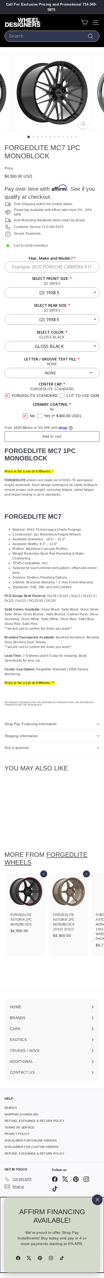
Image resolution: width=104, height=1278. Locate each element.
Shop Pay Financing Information (31, 724)
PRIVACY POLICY (17, 1133)
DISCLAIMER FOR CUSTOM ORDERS (31, 1146)
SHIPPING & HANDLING (22, 1114)
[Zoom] (83, 124)
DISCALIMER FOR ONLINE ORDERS (31, 1140)
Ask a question (17, 748)
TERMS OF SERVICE (19, 1127)
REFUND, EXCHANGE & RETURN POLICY (35, 1120)
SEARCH (11, 1107)
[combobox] (52, 36)
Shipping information (21, 736)
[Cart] (84, 22)
